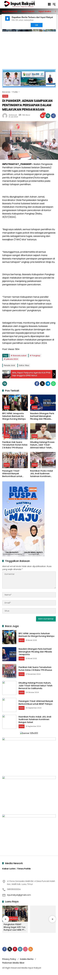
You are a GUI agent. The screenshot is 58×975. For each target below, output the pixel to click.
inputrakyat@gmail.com (19, 895)
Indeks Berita (26, 959)
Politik (5, 96)
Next (23, 25)
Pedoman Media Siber (13, 962)
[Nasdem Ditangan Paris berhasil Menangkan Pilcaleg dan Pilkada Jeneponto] (43, 403)
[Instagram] (25, 949)
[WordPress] (20, 949)
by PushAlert (51, 30)
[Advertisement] (29, 49)
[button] (54, 4)
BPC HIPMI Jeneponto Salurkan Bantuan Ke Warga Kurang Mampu (14, 416)
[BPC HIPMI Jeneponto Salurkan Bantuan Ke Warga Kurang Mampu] (15, 403)
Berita (6, 407)
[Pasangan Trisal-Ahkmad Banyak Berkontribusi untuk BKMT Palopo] (15, 460)
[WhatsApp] (53, 383)
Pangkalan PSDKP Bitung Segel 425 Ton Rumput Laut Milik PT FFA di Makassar (14, 927)
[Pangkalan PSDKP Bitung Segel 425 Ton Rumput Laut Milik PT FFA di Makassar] (15, 914)
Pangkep (36, 355)
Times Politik (24, 868)
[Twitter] (42, 383)
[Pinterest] (15, 949)
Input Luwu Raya (10, 918)
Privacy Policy (9, 959)
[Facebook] (36, 383)
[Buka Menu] (49, 4)
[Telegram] (47, 383)
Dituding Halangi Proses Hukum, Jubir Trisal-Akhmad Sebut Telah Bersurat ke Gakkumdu (42, 445)
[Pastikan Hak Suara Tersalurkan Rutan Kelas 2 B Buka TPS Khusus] (15, 431)
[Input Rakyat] (23, 4)
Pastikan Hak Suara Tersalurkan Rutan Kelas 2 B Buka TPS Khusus (14, 445)
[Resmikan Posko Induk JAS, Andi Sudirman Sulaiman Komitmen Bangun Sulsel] (43, 460)
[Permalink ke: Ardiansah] (5, 115)
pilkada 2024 (12, 359)
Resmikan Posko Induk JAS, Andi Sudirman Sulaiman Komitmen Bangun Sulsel (41, 474)
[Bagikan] (53, 115)
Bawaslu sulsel (19, 355)
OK (36, 25)
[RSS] (30, 949)
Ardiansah (13, 115)
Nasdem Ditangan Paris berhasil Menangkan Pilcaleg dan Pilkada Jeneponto (42, 416)
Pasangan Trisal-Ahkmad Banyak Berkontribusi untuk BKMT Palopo (12, 474)
